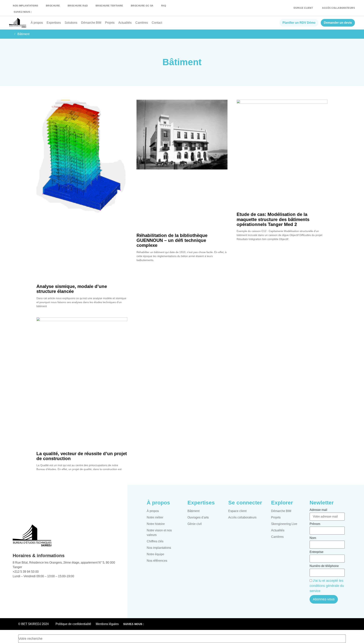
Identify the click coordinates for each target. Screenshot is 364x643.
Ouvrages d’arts (198, 517)
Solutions (71, 22)
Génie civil (194, 523)
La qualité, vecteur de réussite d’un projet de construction (81, 456)
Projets (110, 22)
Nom (313, 537)
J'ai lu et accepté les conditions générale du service (327, 586)
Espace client (237, 511)
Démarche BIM (91, 22)
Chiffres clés (155, 541)
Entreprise (316, 552)
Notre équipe (155, 554)
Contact (157, 22)
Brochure (53, 5)
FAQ (163, 5)
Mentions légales (107, 624)
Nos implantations (25, 5)
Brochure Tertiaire (109, 5)
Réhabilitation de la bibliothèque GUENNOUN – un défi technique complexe (171, 240)
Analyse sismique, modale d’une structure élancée (71, 289)
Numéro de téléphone (324, 566)
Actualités (125, 22)
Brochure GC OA (142, 5)
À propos (37, 22)
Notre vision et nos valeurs (159, 532)
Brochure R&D (78, 5)
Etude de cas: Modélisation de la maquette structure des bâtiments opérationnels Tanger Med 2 (273, 219)
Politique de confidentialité (73, 624)
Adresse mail (318, 509)
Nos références (157, 560)
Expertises (54, 22)
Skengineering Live (284, 523)
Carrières (141, 22)
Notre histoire (156, 523)
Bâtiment (193, 511)
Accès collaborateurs (242, 517)
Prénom (315, 523)
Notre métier (155, 517)
